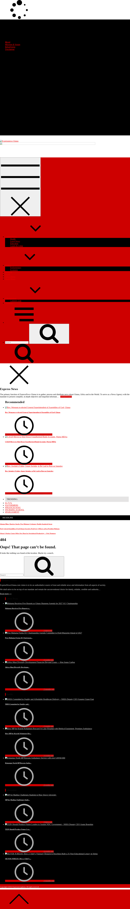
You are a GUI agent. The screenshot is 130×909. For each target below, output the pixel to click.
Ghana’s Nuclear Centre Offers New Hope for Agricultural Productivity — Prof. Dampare (28, 533)
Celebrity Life (15, 301)
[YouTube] (24, 134)
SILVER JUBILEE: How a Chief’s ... (18, 859)
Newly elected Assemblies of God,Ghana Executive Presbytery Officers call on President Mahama (30, 528)
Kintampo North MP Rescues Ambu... (18, 763)
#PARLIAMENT (12, 512)
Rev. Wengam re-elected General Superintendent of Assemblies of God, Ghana (32, 412)
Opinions (8, 303)
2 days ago (47, 631)
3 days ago (47, 434)
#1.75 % (8, 503)
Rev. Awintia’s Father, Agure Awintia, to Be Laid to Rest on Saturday (29, 471)
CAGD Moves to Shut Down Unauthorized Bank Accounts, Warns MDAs (30, 442)
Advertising (10, 47)
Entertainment (10, 298)
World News (10, 279)
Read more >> (6, 594)
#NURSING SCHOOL (14, 510)
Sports (7, 274)
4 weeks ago (48, 785)
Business (8, 272)
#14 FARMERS (11, 505)
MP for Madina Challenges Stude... (17, 800)
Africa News (10, 277)
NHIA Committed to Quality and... (17, 704)
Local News (15, 241)
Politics (8, 265)
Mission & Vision (12, 44)
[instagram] (24, 95)
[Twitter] (24, 115)
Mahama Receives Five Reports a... (17, 608)
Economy (14, 270)
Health (12, 239)
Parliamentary (15, 268)
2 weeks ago (48, 660)
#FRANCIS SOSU (13, 507)
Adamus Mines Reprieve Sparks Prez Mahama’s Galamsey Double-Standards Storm (26, 524)
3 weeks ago (48, 756)
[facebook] (24, 76)
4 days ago (47, 464)
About (7, 42)
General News (11, 237)
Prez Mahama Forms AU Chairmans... (18, 638)
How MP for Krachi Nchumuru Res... (18, 733)
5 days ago (47, 493)
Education (14, 243)
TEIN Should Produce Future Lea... (17, 829)
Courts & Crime (16, 246)
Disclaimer (10, 49)
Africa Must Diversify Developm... (17, 667)
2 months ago (48, 689)
